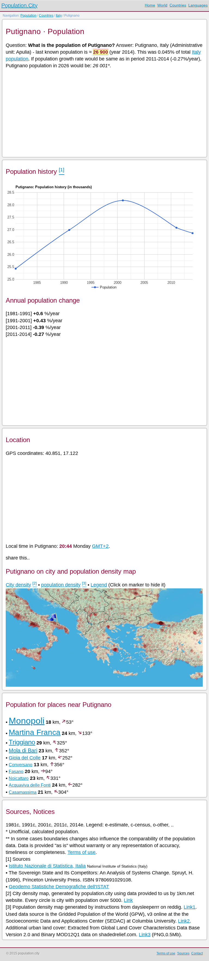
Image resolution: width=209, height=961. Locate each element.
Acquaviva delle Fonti (30, 785)
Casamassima (22, 792)
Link (128, 900)
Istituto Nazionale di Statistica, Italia (47, 866)
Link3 (144, 934)
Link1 (189, 907)
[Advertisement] (104, 112)
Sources (183, 953)
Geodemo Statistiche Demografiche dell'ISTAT (59, 886)
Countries (178, 5)
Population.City (19, 5)
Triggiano (22, 742)
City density (18, 585)
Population (28, 15)
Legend (99, 585)
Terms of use (81, 852)
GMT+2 (100, 546)
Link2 (184, 921)
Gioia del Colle (25, 758)
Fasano (16, 771)
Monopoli (26, 721)
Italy (59, 15)
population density (61, 585)
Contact (197, 953)
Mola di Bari (23, 750)
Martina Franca (34, 732)
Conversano (20, 764)
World (162, 5)
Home (150, 5)
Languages (198, 5)
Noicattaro (19, 778)
